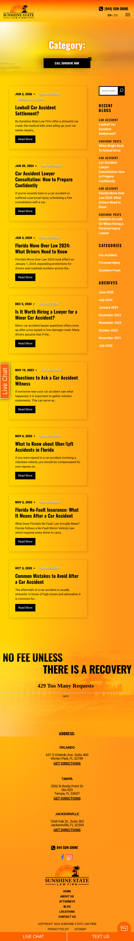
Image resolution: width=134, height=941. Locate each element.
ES (116, 15)
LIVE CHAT (33, 936)
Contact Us (67, 916)
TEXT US (100, 936)
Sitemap (80, 929)
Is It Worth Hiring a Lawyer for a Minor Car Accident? (46, 314)
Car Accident (49, 94)
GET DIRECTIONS (67, 763)
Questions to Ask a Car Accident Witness (46, 380)
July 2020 (105, 345)
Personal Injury (31, 99)
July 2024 (105, 300)
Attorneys (67, 901)
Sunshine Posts (110, 270)
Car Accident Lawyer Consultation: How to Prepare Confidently (44, 179)
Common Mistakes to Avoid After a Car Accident (47, 578)
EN (109, 15)
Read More (25, 139)
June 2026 (106, 292)
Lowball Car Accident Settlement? (35, 110)
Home (67, 891)
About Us (67, 896)
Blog (67, 906)
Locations (67, 911)
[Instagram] (70, 859)
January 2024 (108, 307)
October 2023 (108, 330)
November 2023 (110, 322)
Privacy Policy (58, 929)
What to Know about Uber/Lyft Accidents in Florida (44, 446)
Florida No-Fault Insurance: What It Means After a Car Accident (47, 512)
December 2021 (110, 338)
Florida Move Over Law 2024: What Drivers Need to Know (42, 248)
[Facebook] (62, 859)
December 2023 (110, 315)
